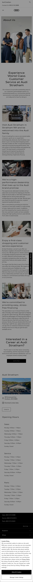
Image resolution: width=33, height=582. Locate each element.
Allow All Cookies (16, 572)
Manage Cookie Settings (16, 577)
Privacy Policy (26, 559)
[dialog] (16, 560)
